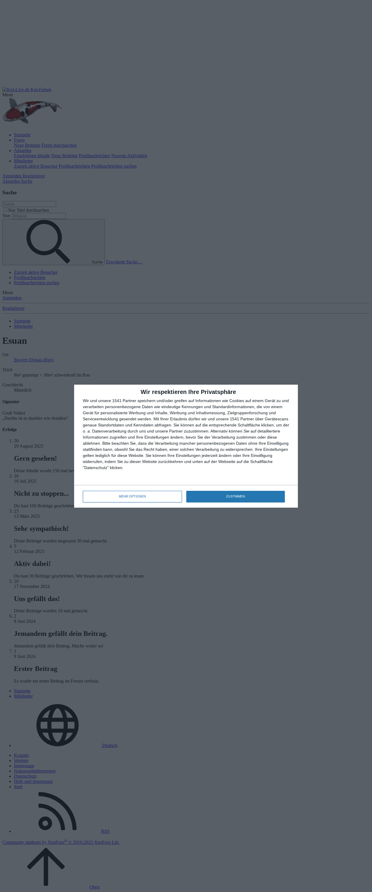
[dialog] (186, 446)
